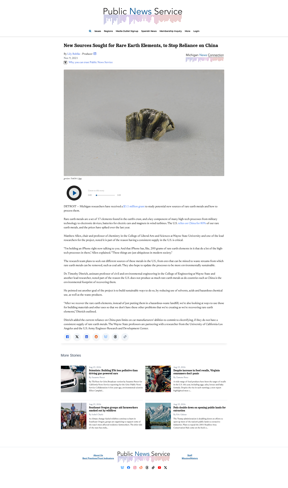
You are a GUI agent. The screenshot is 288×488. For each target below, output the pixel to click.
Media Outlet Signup (127, 31)
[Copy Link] (125, 336)
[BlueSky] (122, 467)
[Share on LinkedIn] (86, 336)
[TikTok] (153, 467)
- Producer (80, 54)
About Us (98, 455)
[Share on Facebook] (67, 336)
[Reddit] (141, 467)
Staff (189, 455)
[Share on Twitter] (77, 336)
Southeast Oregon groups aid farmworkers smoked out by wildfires (113, 408)
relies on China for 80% (192, 223)
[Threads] (147, 467)
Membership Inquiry (171, 31)
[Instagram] (135, 467)
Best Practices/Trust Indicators (98, 458)
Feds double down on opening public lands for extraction (199, 408)
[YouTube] (159, 467)
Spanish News (149, 31)
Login (196, 31)
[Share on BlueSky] (105, 336)
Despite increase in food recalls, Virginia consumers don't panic (196, 371)
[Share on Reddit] (96, 336)
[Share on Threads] (115, 336)
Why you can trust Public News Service (90, 62)
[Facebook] (128, 467)
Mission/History (190, 458)
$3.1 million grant (134, 206)
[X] (165, 467)
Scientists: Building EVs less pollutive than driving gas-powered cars (113, 371)
